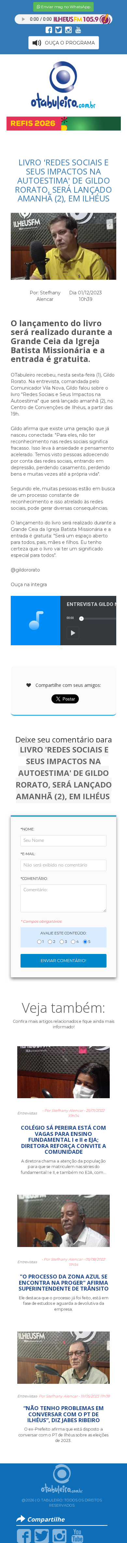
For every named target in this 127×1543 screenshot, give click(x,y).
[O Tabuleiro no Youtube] (78, 29)
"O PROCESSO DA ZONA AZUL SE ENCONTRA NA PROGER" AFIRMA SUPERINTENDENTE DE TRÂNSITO (64, 1282)
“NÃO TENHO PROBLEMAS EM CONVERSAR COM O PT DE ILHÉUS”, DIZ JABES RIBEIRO (63, 1414)
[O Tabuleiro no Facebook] (49, 29)
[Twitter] (42, 1535)
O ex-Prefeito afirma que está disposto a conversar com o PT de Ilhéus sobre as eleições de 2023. (63, 1435)
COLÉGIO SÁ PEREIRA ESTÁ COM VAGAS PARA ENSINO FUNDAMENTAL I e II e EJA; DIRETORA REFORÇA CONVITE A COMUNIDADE (63, 1139)
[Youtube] (77, 1535)
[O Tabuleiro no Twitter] (58, 29)
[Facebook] (24, 1535)
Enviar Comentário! (63, 960)
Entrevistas (27, 1113)
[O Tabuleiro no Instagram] (68, 29)
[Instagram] (59, 1535)
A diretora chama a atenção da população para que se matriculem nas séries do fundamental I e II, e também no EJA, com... (63, 1167)
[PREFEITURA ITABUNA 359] (64, 123)
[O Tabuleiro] (63, 85)
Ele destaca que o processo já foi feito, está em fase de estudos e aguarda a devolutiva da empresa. (63, 1303)
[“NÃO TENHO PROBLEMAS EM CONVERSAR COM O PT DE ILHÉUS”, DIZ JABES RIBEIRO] (63, 1360)
